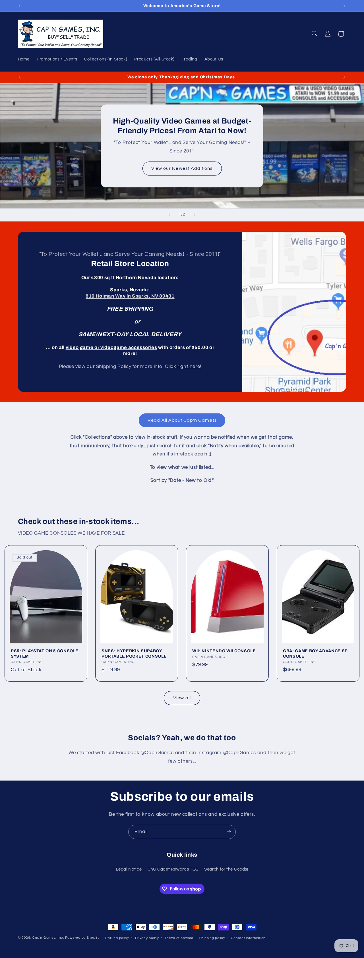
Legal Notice (129, 869)
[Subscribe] (228, 832)
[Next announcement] (344, 5)
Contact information (248, 938)
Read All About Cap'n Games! (182, 420)
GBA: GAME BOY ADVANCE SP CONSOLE (315, 653)
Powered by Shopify (82, 937)
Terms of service (179, 938)
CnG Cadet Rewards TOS (173, 869)
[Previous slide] (169, 215)
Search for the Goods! (226, 869)
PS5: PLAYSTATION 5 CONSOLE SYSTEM (44, 653)
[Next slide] (195, 215)
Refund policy (117, 938)
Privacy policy (147, 938)
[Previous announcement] (19, 5)
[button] (314, 33)
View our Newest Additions (182, 168)
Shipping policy (212, 938)
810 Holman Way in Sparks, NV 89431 (130, 296)
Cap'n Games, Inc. (48, 937)
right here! (189, 366)
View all (182, 697)
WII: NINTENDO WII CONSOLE (224, 651)
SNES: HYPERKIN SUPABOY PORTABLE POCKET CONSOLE (134, 653)
